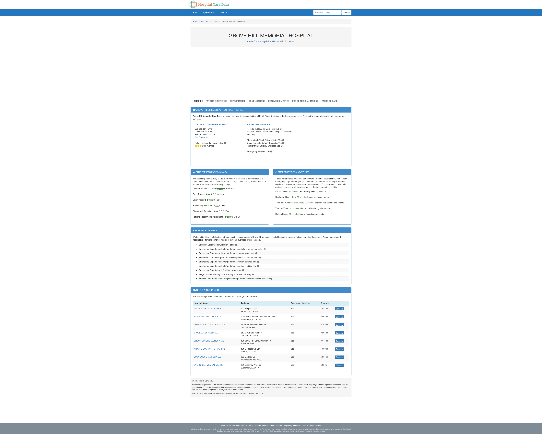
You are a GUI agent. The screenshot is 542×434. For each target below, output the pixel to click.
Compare (339, 308)
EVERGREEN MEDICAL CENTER (209, 364)
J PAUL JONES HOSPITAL (206, 332)
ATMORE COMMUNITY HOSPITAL (209, 348)
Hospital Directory (261, 425)
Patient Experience (216, 101)
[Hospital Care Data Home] (209, 4)
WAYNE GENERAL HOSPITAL (207, 356)
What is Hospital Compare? (280, 425)
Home (195, 12)
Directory (223, 12)
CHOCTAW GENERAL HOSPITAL (209, 340)
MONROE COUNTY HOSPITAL (208, 316)
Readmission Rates (278, 101)
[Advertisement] (271, 74)
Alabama (205, 21)
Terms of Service (308, 425)
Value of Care (329, 101)
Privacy (318, 425)
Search (346, 12)
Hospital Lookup (247, 425)
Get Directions (201, 137)
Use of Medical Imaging (305, 101)
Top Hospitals (208, 12)
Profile (198, 101)
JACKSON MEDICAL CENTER (207, 308)
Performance (237, 101)
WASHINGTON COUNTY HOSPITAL (210, 324)
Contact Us (296, 425)
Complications (257, 101)
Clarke (215, 21)
